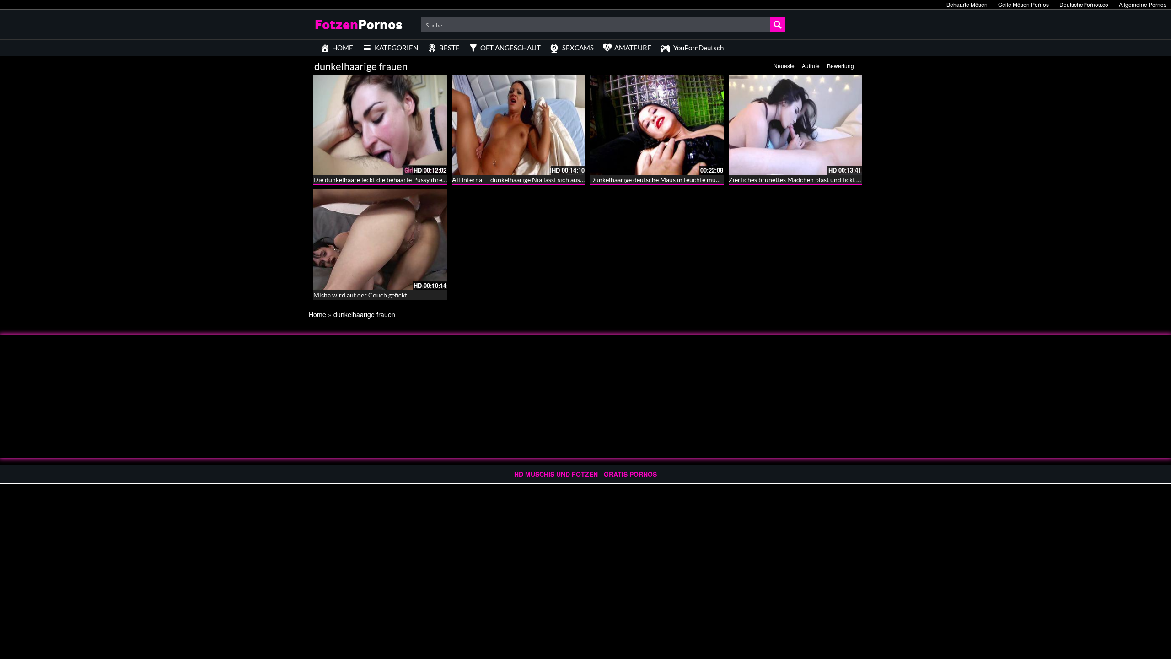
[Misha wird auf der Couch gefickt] (380, 239)
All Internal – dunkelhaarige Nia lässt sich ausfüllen (524, 180)
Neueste (784, 66)
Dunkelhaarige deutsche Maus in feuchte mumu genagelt (670, 180)
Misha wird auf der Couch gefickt (360, 295)
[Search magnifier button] (777, 24)
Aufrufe (811, 66)
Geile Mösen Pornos (1023, 4)
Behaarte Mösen (967, 4)
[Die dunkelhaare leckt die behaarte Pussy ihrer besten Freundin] (380, 125)
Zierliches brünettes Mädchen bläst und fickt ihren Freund (811, 180)
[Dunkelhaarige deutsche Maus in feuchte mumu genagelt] (657, 125)
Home (317, 314)
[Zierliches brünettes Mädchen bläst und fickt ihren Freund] (796, 125)
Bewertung (840, 66)
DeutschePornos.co (1083, 4)
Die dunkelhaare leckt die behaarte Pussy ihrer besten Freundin (403, 180)
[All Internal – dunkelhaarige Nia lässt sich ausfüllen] (519, 125)
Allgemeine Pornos (1142, 4)
